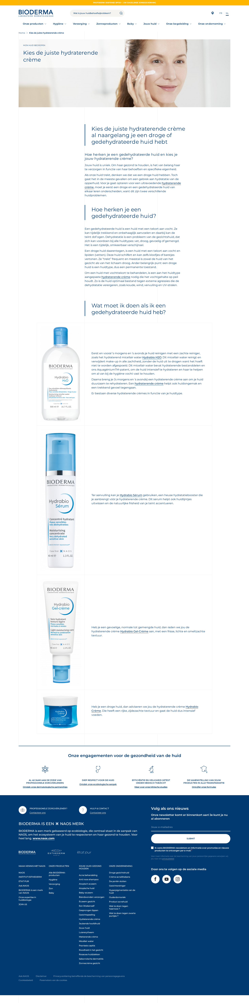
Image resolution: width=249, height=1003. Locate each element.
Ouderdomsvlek (117, 897)
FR (220, 13)
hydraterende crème (115, 277)
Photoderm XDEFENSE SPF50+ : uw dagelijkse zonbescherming (124, 3)
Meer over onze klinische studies (150, 787)
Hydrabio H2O (151, 357)
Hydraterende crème (89, 919)
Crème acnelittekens (119, 877)
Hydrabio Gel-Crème (134, 631)
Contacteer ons (38, 812)
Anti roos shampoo (89, 879)
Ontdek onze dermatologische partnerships (45, 787)
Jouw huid (150, 23)
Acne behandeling (88, 875)
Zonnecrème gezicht (89, 963)
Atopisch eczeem (88, 884)
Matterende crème (88, 936)
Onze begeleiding (177, 23)
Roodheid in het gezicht (91, 950)
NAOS (22, 872)
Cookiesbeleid (26, 980)
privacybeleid (168, 859)
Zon (51, 888)
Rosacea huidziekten (89, 954)
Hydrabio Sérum (131, 495)
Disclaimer (41, 976)
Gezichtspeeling (87, 914)
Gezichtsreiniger (117, 885)
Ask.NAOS (24, 885)
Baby (130, 23)
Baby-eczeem (86, 892)
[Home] (36, 13)
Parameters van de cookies (53, 980)
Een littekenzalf (86, 906)
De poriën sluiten (117, 881)
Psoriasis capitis (87, 945)
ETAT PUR (24, 881)
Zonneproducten (107, 23)
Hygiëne (58, 23)
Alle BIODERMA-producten (57, 874)
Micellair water (86, 941)
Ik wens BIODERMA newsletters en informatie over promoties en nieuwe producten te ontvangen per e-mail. (192, 849)
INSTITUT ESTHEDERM (30, 877)
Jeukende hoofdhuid (89, 923)
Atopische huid (86, 888)
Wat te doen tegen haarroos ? (118, 907)
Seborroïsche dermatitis (91, 959)
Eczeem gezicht (87, 901)
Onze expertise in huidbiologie (27, 898)
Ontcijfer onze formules (204, 787)
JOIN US (23, 904)
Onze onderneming (210, 23)
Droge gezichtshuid (119, 872)
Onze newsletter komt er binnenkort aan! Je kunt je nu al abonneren (189, 816)
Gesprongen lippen (88, 910)
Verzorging (80, 23)
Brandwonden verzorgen (91, 897)
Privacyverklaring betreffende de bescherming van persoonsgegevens (89, 976)
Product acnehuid (118, 901)
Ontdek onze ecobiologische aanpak (98, 784)
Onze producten (33, 23)
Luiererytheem (86, 932)
